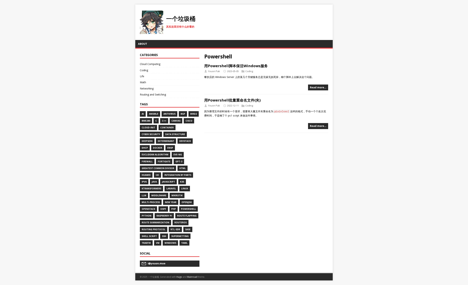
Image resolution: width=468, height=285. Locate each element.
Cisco (189, 120)
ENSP (170, 147)
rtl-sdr (175, 229)
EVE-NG (177, 154)
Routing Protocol (153, 229)
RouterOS (180, 222)
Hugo (179, 276)
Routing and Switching (153, 94)
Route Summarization (155, 222)
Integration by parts (177, 175)
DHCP (145, 147)
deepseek (147, 141)
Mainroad (192, 276)
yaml (184, 242)
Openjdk (187, 202)
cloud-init (148, 127)
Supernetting (180, 236)
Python (146, 215)
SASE (187, 229)
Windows (170, 242)
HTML (182, 168)
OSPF (163, 209)
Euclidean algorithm (155, 154)
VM (157, 242)
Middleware (158, 195)
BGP (183, 113)
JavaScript (168, 181)
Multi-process (151, 202)
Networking (147, 88)
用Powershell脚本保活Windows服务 (236, 65)
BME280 (146, 120)
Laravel (171, 188)
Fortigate (164, 161)
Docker (157, 147)
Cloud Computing (150, 64)
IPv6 (144, 181)
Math (143, 82)
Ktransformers (151, 188)
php (173, 209)
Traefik (146, 242)
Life (142, 76)
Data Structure (175, 134)
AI (143, 113)
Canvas (175, 120)
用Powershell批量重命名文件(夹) (232, 100)
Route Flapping (187, 215)
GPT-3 (179, 161)
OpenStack (148, 209)
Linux (184, 188)
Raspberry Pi (164, 215)
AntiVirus (169, 113)
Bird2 (193, 113)
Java (154, 181)
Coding (249, 71)
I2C (157, 175)
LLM (144, 195)
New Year (170, 202)
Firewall (147, 161)
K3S (182, 181)
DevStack (185, 141)
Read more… (318, 87)
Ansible (153, 113)
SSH (164, 236)
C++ (164, 120)
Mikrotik (177, 195)
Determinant (166, 141)
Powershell (188, 209)
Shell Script (149, 236)
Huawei (146, 175)
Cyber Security (151, 134)
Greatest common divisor (158, 168)
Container (167, 127)
